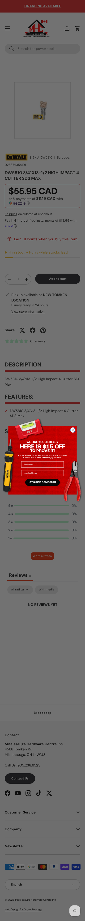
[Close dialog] (73, 430)
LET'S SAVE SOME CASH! (42, 482)
